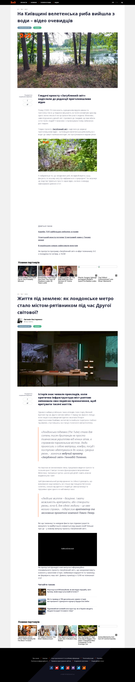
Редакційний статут (98, 661)
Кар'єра (45, 658)
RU (117, 2)
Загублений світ (24, 28)
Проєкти (24, 2)
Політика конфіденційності (39, 661)
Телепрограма (45, 2)
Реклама (99, 658)
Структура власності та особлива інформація (65, 658)
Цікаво (37, 28)
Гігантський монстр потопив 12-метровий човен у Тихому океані (64, 238)
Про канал (36, 658)
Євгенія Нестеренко (33, 319)
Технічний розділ (88, 658)
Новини (34, 2)
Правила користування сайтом (61, 661)
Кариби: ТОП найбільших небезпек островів (58, 231)
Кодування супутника (81, 661)
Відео (57, 2)
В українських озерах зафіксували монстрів (58, 245)
